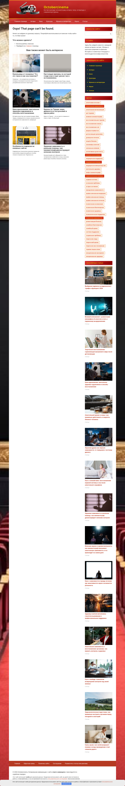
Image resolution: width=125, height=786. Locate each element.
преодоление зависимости (94, 190)
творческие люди (91, 239)
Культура (49, 21)
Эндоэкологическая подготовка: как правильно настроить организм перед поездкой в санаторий (98, 714)
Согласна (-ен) (66, 783)
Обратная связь (29, 763)
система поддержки (92, 232)
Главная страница (20, 21)
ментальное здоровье (93, 169)
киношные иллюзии (92, 148)
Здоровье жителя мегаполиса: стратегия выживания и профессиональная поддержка (96, 616)
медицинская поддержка (94, 158)
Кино (41, 21)
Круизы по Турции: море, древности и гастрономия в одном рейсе (55, 111)
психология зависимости (94, 218)
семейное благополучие (94, 225)
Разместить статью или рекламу (76, 763)
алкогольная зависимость (94, 106)
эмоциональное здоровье (94, 256)
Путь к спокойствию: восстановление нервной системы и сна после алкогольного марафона (98, 483)
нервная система (91, 179)
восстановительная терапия (95, 120)
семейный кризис (92, 228)
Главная (17, 763)
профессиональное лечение (95, 200)
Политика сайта (43, 763)
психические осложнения (94, 204)
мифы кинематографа (93, 172)
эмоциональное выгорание (95, 253)
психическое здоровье (93, 211)
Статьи (85, 21)
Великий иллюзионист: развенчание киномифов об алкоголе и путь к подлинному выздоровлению (97, 319)
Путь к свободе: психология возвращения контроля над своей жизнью (97, 682)
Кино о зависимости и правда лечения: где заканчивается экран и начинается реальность (98, 583)
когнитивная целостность (94, 151)
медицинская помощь (93, 162)
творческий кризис (92, 242)
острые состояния (92, 186)
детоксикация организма (94, 134)
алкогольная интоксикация (95, 110)
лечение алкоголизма (93, 155)
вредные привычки (92, 130)
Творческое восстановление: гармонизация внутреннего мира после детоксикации (98, 352)
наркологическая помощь (94, 176)
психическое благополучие (95, 207)
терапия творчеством (93, 249)
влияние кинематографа (94, 116)
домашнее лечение (92, 137)
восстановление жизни (93, 124)
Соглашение (57, 763)
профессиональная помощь (95, 197)
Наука (77, 21)
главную (29, 46)
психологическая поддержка (95, 214)
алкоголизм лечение (93, 102)
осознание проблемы (93, 183)
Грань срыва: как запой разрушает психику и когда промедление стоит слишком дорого (97, 747)
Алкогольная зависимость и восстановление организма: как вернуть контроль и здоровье (96, 649)
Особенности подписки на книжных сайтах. (23, 147)
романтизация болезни (93, 221)
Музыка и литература (63, 21)
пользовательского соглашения (57, 779)
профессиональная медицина (96, 193)
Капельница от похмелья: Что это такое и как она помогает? (25, 75)
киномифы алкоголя (92, 144)
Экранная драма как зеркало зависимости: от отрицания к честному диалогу (98, 450)
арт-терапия (90, 113)
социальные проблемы (93, 235)
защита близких (91, 141)
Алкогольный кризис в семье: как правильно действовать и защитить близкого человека (97, 417)
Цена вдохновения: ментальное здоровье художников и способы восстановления (26, 111)
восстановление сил (92, 127)
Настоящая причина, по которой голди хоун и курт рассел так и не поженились (57, 76)
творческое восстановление (95, 246)
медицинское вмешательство (96, 165)
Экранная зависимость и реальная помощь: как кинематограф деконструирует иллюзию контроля (57, 149)
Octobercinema (56, 7)
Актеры (33, 21)
